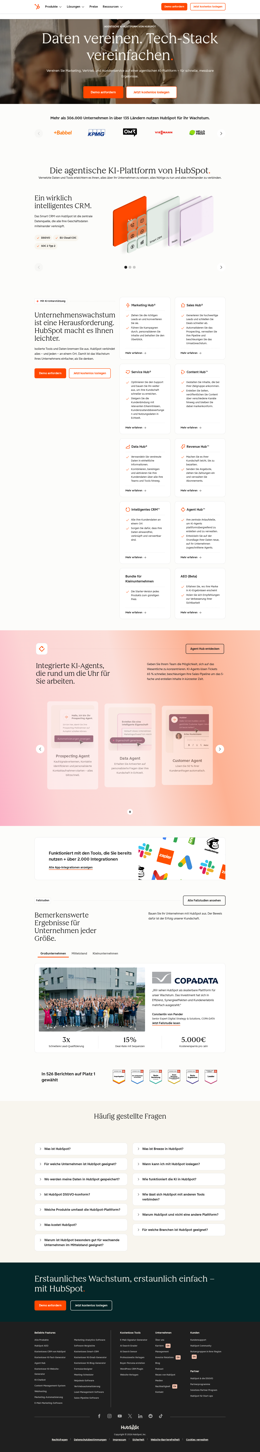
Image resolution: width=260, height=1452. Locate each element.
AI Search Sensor (128, 1351)
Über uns (159, 1340)
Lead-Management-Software (89, 1392)
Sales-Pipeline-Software (86, 1398)
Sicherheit (138, 1439)
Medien (159, 1380)
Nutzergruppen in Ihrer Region (205, 1354)
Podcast (159, 1369)
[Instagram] (109, 1417)
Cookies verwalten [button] (197, 1439)
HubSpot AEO (41, 1346)
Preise (93, 6)
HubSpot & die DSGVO (201, 1378)
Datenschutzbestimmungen (90, 1439)
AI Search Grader (128, 1346)
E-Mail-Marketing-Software (48, 1403)
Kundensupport (198, 1340)
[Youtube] (119, 1417)
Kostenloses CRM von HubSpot (50, 1351)
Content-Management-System (49, 1385)
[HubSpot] (37, 6)
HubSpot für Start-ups (201, 1396)
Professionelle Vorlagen (132, 1357)
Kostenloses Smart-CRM (86, 1351)
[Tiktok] (160, 1417)
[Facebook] (99, 1417)
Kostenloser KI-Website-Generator (46, 1371)
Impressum (119, 1439)
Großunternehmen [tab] (53, 953)
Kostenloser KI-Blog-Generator (90, 1363)
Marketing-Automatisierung (48, 1397)
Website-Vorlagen (129, 1375)
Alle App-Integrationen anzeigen (71, 867)
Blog (157, 1363)
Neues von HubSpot (165, 1375)
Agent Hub (39, 1363)
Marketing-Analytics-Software (89, 1340)
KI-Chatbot (40, 1380)
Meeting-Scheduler (84, 1375)
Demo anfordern (175, 6)
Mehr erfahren (135, 353)
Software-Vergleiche (84, 1346)
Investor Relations (167, 1357)
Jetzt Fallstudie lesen (166, 1023)
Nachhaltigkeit (165, 1386)
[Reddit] (150, 1417)
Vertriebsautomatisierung (87, 1386)
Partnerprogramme (200, 1384)
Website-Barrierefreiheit (165, 1439)
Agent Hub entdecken (207, 648)
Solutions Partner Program (203, 1390)
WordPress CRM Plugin (131, 1369)
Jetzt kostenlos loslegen (209, 6)
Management (162, 1351)
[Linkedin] (140, 1417)
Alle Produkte (41, 1340)
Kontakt (159, 1392)
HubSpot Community (200, 1346)
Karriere (162, 1346)
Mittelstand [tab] (79, 953)
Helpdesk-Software (84, 1380)
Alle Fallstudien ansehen (207, 900)
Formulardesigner (83, 1369)
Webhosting (40, 1391)
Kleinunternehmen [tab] (105, 953)
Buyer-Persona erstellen (132, 1363)
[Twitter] (130, 1417)
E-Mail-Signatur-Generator (133, 1340)
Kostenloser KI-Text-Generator (50, 1357)
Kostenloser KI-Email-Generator (90, 1357)
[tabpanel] (130, 1008)
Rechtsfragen (60, 1439)
